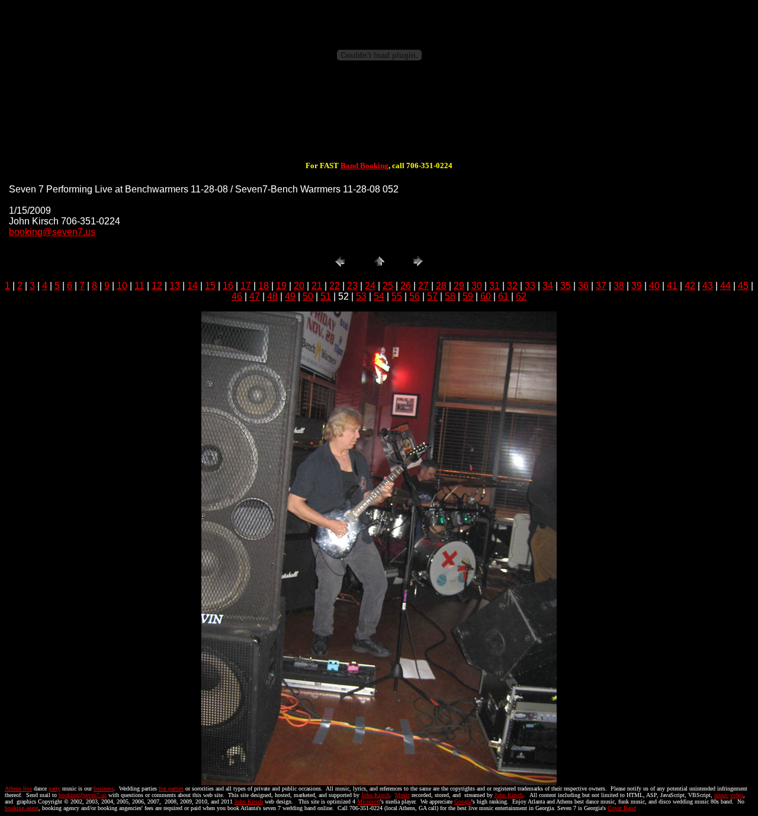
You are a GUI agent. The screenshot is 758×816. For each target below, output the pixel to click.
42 (690, 286)
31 (494, 286)
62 (521, 296)
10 (122, 286)
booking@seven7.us (52, 232)
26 (405, 286)
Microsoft (368, 801)
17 (245, 286)
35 (565, 286)
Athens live (18, 788)
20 (299, 286)
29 (459, 286)
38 (619, 286)
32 (512, 286)
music (721, 795)
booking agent (21, 808)
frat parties (171, 788)
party (54, 788)
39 (636, 286)
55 (396, 296)
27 (423, 286)
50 (308, 296)
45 (743, 286)
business (104, 788)
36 (583, 286)
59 (467, 296)
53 (361, 296)
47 (254, 296)
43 (707, 286)
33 (530, 286)
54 (379, 296)
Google (462, 801)
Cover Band (622, 808)
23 (352, 286)
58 (450, 296)
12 (157, 286)
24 (370, 286)
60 (485, 296)
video (736, 795)
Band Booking (364, 165)
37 (601, 286)
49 (290, 296)
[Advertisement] (379, 123)
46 (237, 296)
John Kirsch (375, 795)
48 (272, 296)
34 (547, 286)
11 (139, 286)
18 (263, 286)
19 (281, 286)
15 (210, 286)
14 (192, 286)
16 (228, 286)
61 (503, 296)
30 (476, 286)
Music (402, 795)
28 (441, 286)
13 (174, 286)
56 (414, 296)
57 (432, 296)
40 (654, 286)
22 (334, 286)
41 (672, 286)
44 (725, 286)
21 (316, 286)
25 (388, 286)
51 (325, 296)
